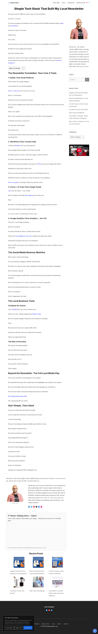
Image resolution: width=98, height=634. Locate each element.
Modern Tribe (36, 314)
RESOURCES (71, 2)
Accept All (28, 627)
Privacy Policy (42, 547)
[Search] (87, 79)
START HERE (56, 2)
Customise (9, 627)
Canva (10, 191)
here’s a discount (14, 91)
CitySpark (15, 309)
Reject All (19, 627)
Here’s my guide (13, 182)
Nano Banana (29, 195)
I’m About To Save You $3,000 (78, 110)
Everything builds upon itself (17, 396)
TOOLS (64, 2)
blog (62, 23)
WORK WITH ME (81, 2)
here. (38, 481)
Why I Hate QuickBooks (37, 591)
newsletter (14, 26)
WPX (39, 164)
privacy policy (84, 66)
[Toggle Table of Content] (22, 68)
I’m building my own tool (23, 236)
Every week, (51, 498)
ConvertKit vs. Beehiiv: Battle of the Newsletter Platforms (56, 593)
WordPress (17, 146)
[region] (18, 623)
